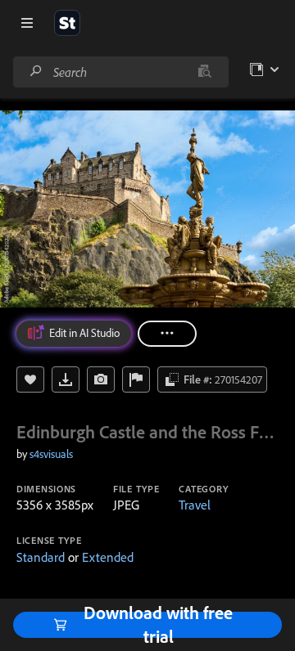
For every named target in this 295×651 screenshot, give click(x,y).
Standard (40, 557)
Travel (195, 504)
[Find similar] (204, 72)
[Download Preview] (65, 379)
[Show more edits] (167, 334)
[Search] (36, 72)
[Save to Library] (30, 379)
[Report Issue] (136, 379)
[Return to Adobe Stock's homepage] (67, 23)
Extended (108, 557)
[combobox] (120, 72)
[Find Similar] (101, 379)
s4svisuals (51, 454)
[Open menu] (27, 23)
